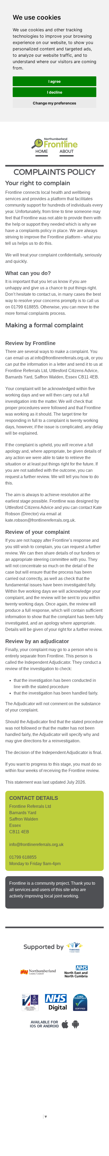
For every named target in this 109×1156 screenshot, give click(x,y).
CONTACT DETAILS (25, 1069)
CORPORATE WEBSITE (29, 1076)
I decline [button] (54, 92)
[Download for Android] (75, 1024)
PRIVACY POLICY (38, 1050)
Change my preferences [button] (54, 103)
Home (41, 151)
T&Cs (10, 1050)
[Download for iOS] (65, 1024)
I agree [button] (54, 81)
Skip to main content (54, 125)
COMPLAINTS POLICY (27, 1057)
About (67, 151)
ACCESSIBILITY (21, 1063)
